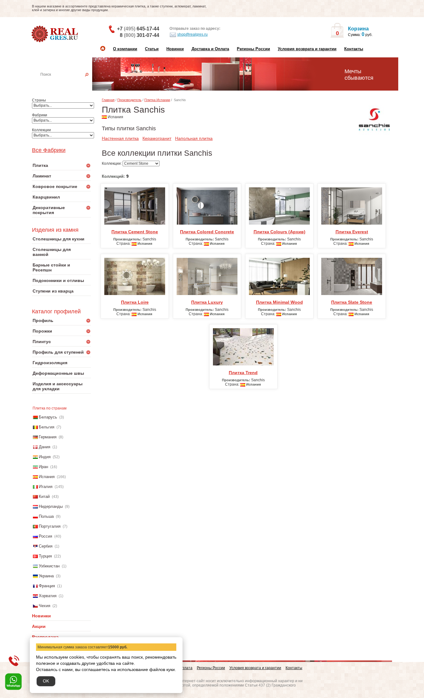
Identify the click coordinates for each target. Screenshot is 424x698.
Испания (47, 476)
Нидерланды (51, 506)
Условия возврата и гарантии (307, 49)
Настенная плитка (68, 83)
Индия (45, 456)
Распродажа (45, 636)
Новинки (175, 49)
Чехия (44, 605)
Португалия (50, 526)
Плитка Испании (157, 100)
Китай (44, 496)
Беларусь (48, 417)
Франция (47, 586)
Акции (39, 626)
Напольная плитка (194, 138)
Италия (45, 486)
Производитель (129, 100)
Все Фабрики (48, 150)
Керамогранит (156, 138)
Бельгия (46, 427)
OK (46, 680)
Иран (43, 466)
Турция (45, 556)
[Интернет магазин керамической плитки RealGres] (55, 34)
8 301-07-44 (139, 35)
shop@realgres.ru (192, 34)
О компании (125, 49)
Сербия (45, 546)
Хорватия (47, 595)
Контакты (353, 49)
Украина (46, 576)
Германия (47, 437)
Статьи (152, 49)
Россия (45, 536)
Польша (46, 516)
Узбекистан (49, 566)
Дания (44, 447)
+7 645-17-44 (138, 28)
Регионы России (253, 49)
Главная (108, 100)
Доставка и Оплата (210, 49)
